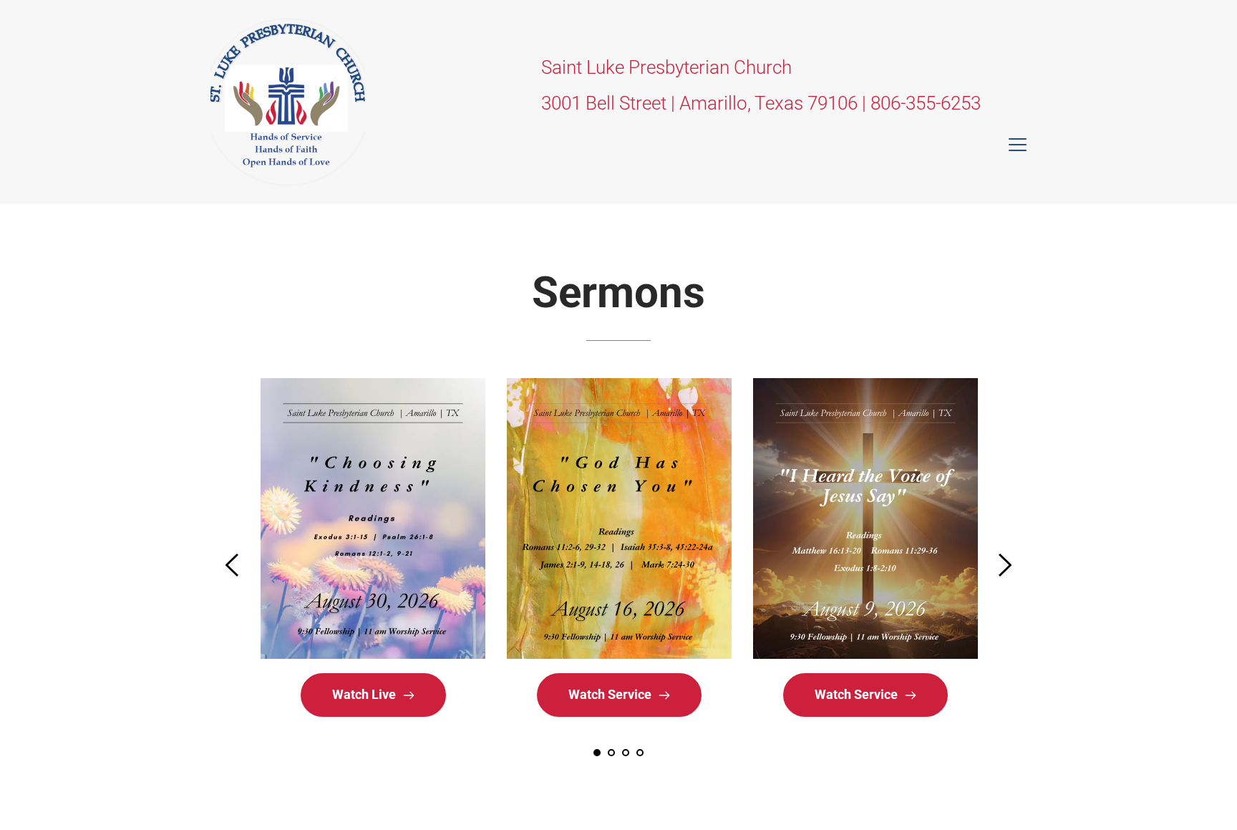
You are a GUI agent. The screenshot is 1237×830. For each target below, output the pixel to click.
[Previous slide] (232, 565)
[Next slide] (1004, 565)
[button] (1018, 144)
